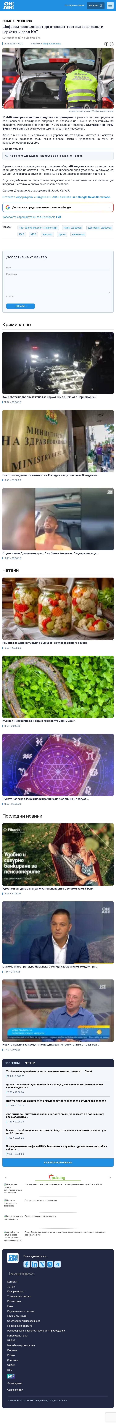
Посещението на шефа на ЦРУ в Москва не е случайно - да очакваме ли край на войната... (56, 1148)
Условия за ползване (19, 1296)
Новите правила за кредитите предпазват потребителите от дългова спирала (56, 1100)
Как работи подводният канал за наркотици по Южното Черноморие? (49, 397)
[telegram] (57, 1264)
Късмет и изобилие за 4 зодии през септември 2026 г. (38, 720)
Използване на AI (17, 1336)
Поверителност (16, 1291)
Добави (20, 306)
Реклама (12, 1350)
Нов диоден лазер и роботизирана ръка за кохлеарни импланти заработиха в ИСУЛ (64, 1184)
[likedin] (34, 1264)
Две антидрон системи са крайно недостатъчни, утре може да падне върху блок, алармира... (55, 1115)
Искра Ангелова (52, 43)
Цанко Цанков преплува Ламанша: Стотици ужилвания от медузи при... (50, 966)
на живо (94, 5)
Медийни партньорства (21, 1345)
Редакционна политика (20, 1311)
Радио (11, 1355)
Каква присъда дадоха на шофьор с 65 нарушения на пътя (46, 155)
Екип (10, 1306)
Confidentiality (15, 1390)
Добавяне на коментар (26, 257)
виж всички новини (58, 1162)
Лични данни (14, 1383)
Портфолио (14, 1301)
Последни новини (74, 5)
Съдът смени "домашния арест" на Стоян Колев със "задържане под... (50, 553)
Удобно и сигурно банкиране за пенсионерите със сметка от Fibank (49, 1071)
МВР (33, 234)
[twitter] (42, 1264)
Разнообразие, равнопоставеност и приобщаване (36, 1331)
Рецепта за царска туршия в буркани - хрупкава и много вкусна (44, 642)
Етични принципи (17, 1316)
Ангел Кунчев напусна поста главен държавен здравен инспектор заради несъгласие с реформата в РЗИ (65, 1233)
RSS (9, 1370)
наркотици (78, 234)
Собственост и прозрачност (23, 1321)
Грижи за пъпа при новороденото (40, 1216)
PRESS (11, 1340)
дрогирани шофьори (99, 227)
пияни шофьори (73, 227)
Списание (12, 1360)
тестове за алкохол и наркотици (38, 227)
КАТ (21, 234)
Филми (11, 1365)
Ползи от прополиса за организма (41, 1200)
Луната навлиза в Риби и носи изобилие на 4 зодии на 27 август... (45, 798)
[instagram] (50, 1264)
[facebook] (26, 1264)
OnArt (11, 1376)
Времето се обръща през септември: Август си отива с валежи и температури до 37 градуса (56, 1132)
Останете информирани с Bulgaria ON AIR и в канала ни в (56, 197)
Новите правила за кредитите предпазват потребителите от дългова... (50, 1044)
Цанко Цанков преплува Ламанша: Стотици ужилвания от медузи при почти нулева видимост (54, 1086)
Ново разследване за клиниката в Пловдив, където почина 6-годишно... (50, 475)
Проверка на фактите (19, 1326)
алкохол (47, 234)
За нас (11, 1287)
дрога (62, 234)
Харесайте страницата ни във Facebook (31, 217)
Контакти (12, 1282)
